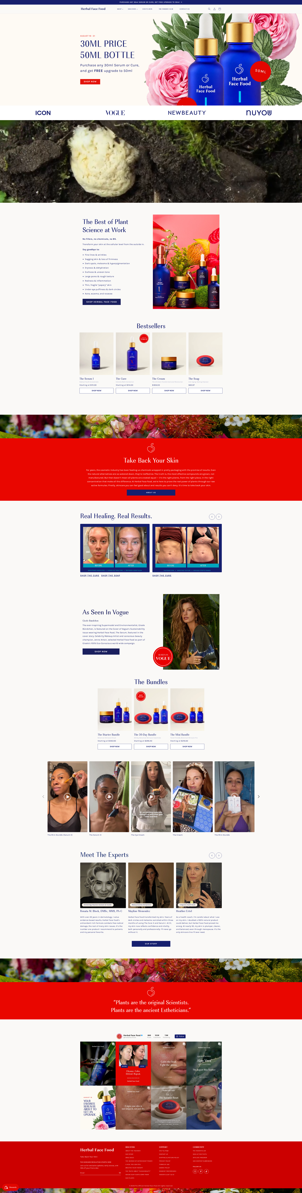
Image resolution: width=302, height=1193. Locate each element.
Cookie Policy (164, 1168)
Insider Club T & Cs (166, 1174)
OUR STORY (151, 944)
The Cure (121, 379)
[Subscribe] (119, 1173)
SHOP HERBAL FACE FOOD (101, 302)
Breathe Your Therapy (134, 1168)
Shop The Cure (89, 575)
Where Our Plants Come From (137, 1174)
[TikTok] (206, 1171)
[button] (119, 9)
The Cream (158, 379)
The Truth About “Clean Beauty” (138, 1171)
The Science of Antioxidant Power (139, 1161)
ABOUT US (151, 493)
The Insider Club (199, 1151)
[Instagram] (195, 1171)
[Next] (219, 517)
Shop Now (90, 81)
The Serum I (87, 379)
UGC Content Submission (202, 1161)
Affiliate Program (200, 1157)
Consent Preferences (167, 1171)
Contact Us (163, 1154)
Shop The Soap (110, 575)
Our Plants (130, 1178)
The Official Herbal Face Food (146, 1186)
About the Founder (133, 1151)
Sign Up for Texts (200, 1154)
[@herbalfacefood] (119, 1036)
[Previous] (212, 517)
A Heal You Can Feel (133, 1164)
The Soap (194, 379)
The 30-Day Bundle (145, 735)
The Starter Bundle (109, 735)
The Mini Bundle (179, 735)
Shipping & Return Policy (169, 1157)
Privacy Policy (164, 1161)
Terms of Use (164, 1164)
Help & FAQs (164, 1151)
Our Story (129, 1154)
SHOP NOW (101, 651)
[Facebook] (201, 1171)
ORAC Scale (130, 1157)
